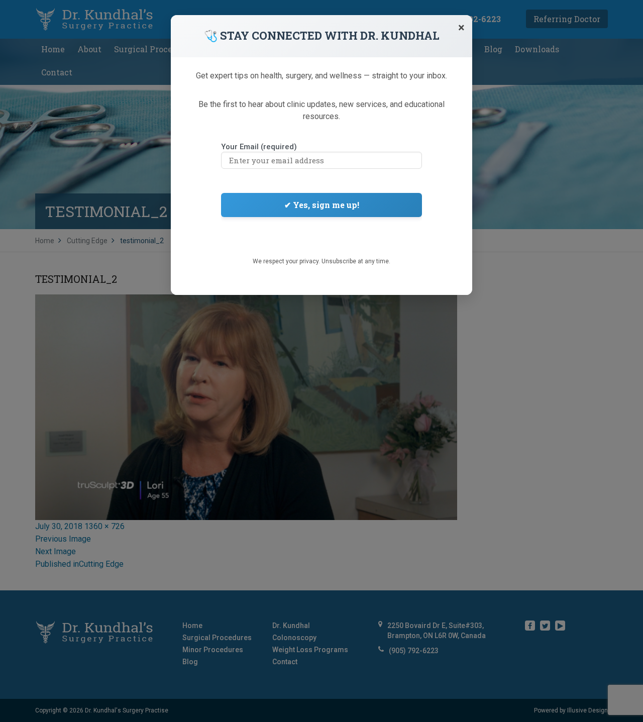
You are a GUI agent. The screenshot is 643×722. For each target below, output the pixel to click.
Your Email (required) (259, 146)
